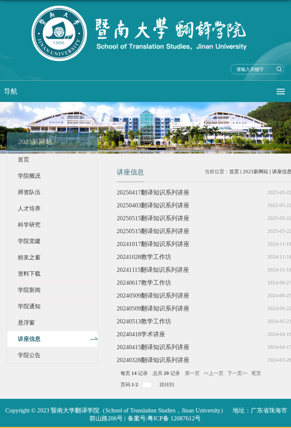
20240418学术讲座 (141, 334)
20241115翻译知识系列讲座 (153, 270)
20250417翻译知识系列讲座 (153, 192)
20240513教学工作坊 (144, 321)
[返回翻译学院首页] (145, 33)
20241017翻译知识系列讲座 (153, 244)
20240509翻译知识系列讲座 (153, 295)
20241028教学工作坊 (144, 257)
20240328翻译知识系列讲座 (153, 360)
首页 (234, 171)
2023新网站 (255, 171)
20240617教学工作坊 (144, 282)
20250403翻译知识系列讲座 (153, 205)
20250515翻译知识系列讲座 (153, 218)
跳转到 (167, 384)
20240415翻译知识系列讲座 (153, 347)
